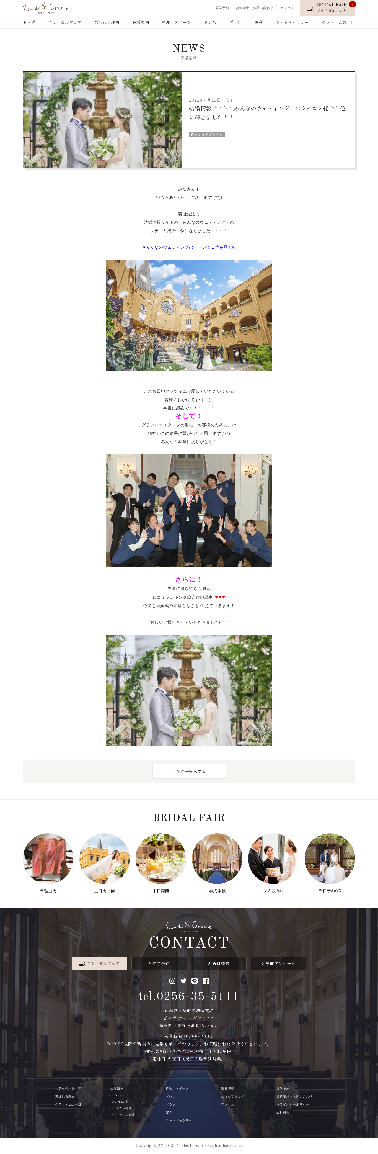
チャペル (118, 1095)
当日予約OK (330, 890)
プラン (235, 22)
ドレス (210, 22)
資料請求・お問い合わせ (254, 8)
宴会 (259, 22)
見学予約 (222, 8)
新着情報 (227, 1088)
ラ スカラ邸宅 (121, 1108)
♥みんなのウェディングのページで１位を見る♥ (189, 247)
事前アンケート (281, 963)
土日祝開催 (104, 890)
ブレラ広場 (119, 1101)
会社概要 (283, 1112)
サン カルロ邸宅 (123, 1114)
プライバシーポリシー (292, 1104)
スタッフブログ (232, 1096)
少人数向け (273, 890)
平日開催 (160, 890)
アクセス (287, 8)
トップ (29, 22)
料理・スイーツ (176, 22)
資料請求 (220, 963)
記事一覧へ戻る (191, 771)
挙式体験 (217, 890)
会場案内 (140, 22)
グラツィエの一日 (338, 22)
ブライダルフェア (65, 22)
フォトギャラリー (292, 22)
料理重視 (48, 890)
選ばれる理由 (107, 22)
